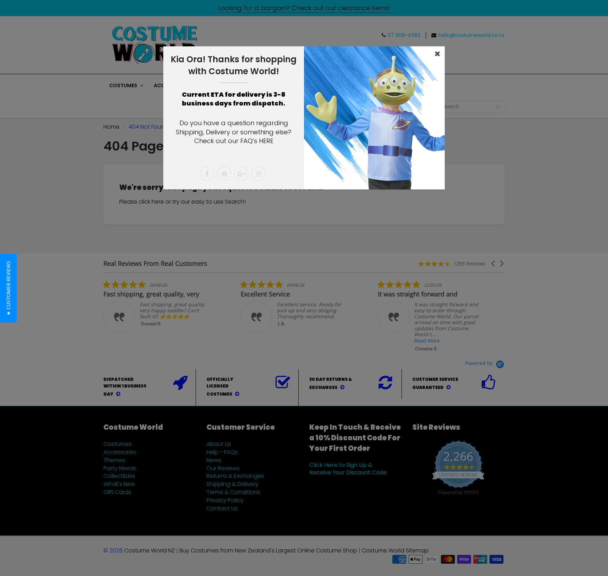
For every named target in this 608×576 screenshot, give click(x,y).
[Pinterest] (224, 174)
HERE (266, 140)
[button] (8, 288)
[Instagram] (259, 174)
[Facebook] (207, 174)
